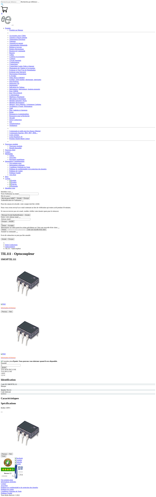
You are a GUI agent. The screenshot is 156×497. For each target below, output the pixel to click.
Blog (6, 177)
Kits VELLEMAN (15, 93)
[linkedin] (18, 462)
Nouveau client (10, 150)
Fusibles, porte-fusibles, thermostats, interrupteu (25, 79)
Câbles (11, 55)
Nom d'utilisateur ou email (9, 194)
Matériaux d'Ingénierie (16, 97)
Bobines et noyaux (15, 47)
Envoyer (26, 198)
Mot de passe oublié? (8, 198)
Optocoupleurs (10, 247)
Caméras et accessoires (17, 57)
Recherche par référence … (30, 2)
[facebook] (19, 458)
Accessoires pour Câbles (17, 36)
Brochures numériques (16, 159)
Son (10, 122)
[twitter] (18, 464)
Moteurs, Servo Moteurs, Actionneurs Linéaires (25, 104)
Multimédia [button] (9, 154)
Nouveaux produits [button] (11, 144)
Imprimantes (13, 85)
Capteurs (12, 58)
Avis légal (12, 175)
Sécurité (12, 118)
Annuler (19, 198)
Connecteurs (13, 64)
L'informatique (14, 95)
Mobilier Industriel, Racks (18, 101)
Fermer (4, 225)
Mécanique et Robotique (17, 99)
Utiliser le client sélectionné (16, 229)
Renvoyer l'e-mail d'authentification (12, 215)
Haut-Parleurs (14, 81)
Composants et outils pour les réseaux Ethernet (25, 131)
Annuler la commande (8, 232)
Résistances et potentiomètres (19, 114)
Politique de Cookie (16, 171)
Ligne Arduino (14, 135)
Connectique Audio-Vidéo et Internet (21, 66)
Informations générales (17, 165)
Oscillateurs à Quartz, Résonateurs (20, 106)
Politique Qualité (15, 173)
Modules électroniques (16, 102)
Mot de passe (5, 196)
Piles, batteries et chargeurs (18, 110)
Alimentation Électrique (17, 39)
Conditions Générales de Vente (19, 167)
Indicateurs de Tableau (16, 87)
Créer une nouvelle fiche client (36, 229)
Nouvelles (12, 157)
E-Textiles (12, 76)
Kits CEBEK (13, 91)
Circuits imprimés (15, 60)
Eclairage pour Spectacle (17, 72)
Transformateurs (14, 123)
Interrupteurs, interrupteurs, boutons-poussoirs (24, 89)
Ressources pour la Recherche (19, 116)
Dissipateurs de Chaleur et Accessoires (22, 68)
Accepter (11, 225)
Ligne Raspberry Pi (15, 137)
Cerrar (3, 456)
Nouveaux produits (15, 146)
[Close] (12, 192)
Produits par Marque (16, 30)
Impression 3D (14, 83)
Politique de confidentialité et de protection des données (27, 169)
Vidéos (11, 156)
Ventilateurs (13, 125)
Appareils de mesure (16, 43)
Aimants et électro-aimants (18, 37)
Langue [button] (7, 178)
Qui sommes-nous (15, 163)
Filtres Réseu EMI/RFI (17, 78)
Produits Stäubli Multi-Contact (19, 139)
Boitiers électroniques (16, 49)
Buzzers (12, 53)
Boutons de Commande (17, 51)
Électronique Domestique (17, 74)
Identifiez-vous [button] (10, 188)
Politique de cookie (7, 489)
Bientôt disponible (15, 148)
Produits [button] (8, 28)
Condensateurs (14, 62)
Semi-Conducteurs (15, 120)
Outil (11, 108)
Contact (7, 152)
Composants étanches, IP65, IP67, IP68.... (23, 133)
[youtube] (18, 460)
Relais (11, 112)
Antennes (12, 41)
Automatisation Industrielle (18, 45)
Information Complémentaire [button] (14, 161)
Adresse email (5, 219)
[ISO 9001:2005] (19, 478)
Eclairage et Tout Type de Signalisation (22, 70)
